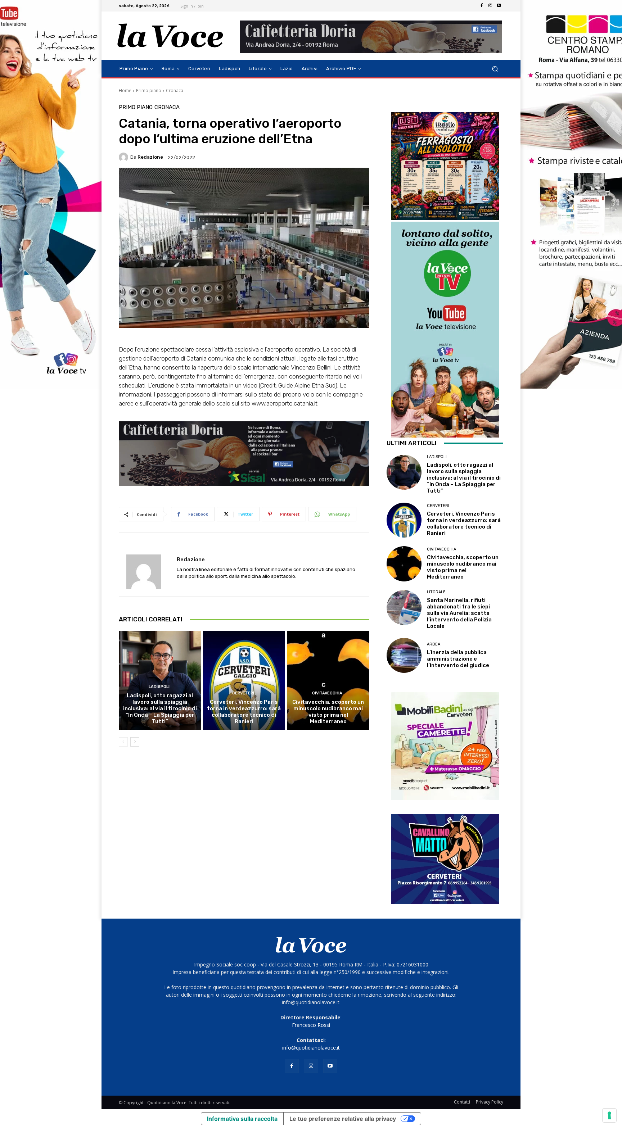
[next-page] (134, 742)
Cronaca (174, 90)
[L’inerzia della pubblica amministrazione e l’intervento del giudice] (404, 655)
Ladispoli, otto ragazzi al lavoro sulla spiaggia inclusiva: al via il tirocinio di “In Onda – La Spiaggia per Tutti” (160, 708)
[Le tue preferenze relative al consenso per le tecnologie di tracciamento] (609, 1115)
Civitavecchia (327, 693)
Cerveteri (243, 693)
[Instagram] (490, 5)
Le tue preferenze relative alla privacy (342, 1118)
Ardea (433, 644)
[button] (494, 68)
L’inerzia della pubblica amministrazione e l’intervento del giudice (458, 659)
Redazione (150, 157)
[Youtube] (499, 5)
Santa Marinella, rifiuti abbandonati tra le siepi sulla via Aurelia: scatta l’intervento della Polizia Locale (459, 613)
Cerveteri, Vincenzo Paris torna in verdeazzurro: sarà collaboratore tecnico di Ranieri (244, 712)
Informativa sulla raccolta (242, 1118)
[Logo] (170, 36)
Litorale (436, 592)
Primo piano (148, 90)
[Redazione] (124, 157)
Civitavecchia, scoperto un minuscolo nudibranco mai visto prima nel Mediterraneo (328, 712)
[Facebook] (481, 5)
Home (125, 90)
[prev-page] (123, 742)
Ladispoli (159, 687)
